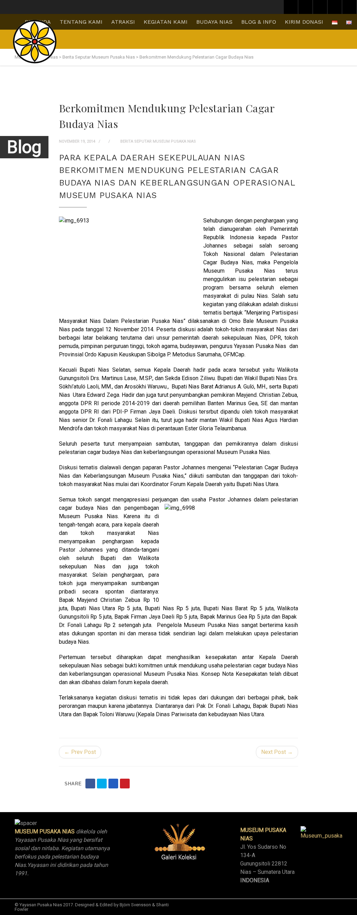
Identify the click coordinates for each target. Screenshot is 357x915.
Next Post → (277, 752)
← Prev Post (80, 752)
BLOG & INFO (258, 21)
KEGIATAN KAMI (166, 21)
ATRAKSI (123, 21)
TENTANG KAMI (81, 21)
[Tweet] (102, 783)
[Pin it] (125, 783)
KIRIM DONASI (304, 21)
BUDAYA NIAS (214, 21)
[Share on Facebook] (90, 783)
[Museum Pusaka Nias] (34, 41)
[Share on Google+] (113, 783)
